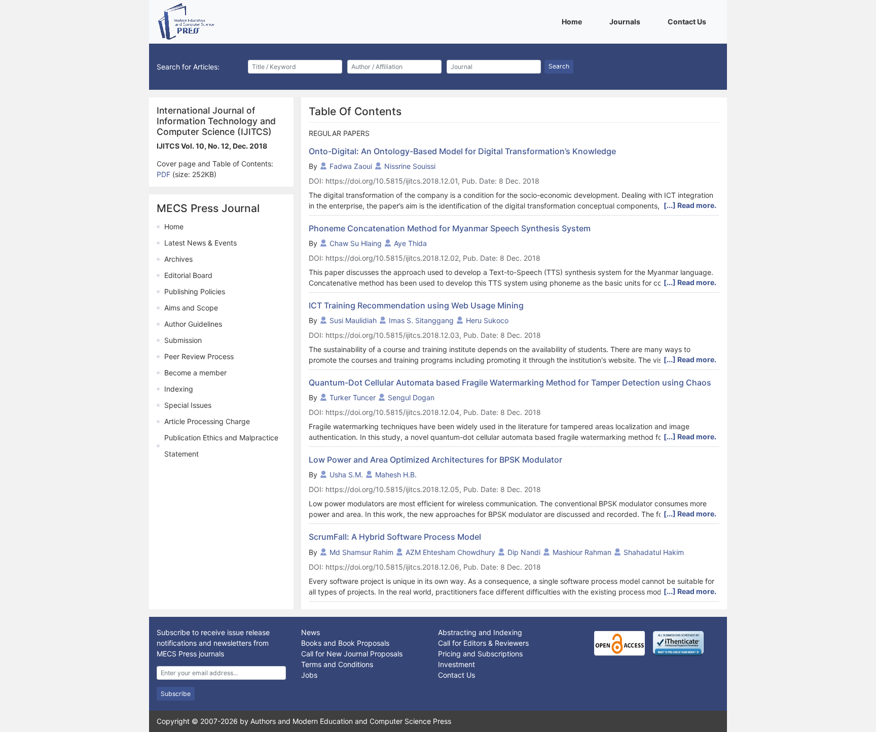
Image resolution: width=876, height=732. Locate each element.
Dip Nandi (523, 552)
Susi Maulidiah (353, 320)
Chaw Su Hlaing (356, 243)
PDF (164, 174)
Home (574, 21)
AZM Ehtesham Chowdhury (450, 552)
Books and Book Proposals (345, 643)
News (310, 632)
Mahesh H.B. (396, 474)
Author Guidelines (193, 324)
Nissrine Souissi (409, 166)
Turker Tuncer (353, 397)
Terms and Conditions (337, 664)
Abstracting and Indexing (480, 632)
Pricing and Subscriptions (480, 653)
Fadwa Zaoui (351, 166)
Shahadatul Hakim (654, 552)
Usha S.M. (346, 474)
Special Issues (187, 405)
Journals (626, 21)
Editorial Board (188, 275)
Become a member (195, 372)
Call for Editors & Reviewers (483, 643)
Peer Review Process (199, 356)
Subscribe (176, 694)
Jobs (309, 675)
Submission (183, 340)
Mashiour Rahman (582, 552)
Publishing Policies (194, 291)
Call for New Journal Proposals (352, 653)
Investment (456, 664)
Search (559, 66)
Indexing (178, 389)
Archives (178, 259)
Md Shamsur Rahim (361, 552)
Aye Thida (410, 243)
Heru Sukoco (487, 320)
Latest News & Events (200, 242)
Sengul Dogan (411, 397)
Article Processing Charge (207, 421)
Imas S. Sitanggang (421, 320)
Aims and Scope (191, 307)
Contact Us (689, 21)
